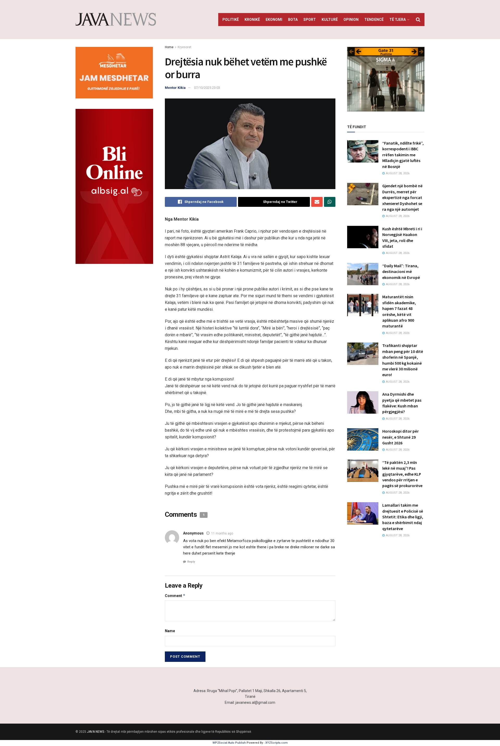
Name (170, 631)
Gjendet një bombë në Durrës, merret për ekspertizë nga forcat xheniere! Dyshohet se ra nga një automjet (402, 197)
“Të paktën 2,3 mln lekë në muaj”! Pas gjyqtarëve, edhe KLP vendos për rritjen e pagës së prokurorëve (402, 474)
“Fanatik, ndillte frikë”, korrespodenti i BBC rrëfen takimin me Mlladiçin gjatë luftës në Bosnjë (403, 154)
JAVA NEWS (95, 731)
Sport (309, 19)
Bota (293, 19)
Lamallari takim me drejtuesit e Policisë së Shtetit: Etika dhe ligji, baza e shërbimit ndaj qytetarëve (402, 516)
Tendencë (374, 19)
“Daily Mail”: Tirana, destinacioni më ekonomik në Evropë (401, 271)
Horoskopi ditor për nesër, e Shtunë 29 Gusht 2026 (400, 436)
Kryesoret (184, 47)
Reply (191, 561)
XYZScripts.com (276, 742)
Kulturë (330, 19)
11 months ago (222, 533)
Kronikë (252, 19)
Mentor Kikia (175, 88)
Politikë (230, 19)
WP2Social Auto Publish (229, 742)
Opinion (351, 19)
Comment (175, 595)
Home (169, 47)
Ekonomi (274, 19)
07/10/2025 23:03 (207, 88)
